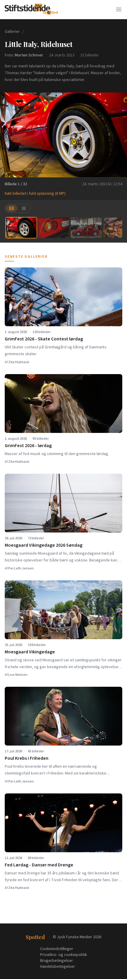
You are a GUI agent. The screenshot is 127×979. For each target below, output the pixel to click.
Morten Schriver (29, 55)
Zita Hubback (18, 362)
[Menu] (119, 9)
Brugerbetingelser (56, 961)
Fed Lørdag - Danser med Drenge (39, 865)
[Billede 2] (53, 227)
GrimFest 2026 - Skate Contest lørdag (44, 339)
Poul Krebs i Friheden (26, 758)
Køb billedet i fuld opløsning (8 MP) (35, 194)
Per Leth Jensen (21, 568)
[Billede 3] (86, 227)
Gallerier (12, 32)
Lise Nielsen (17, 674)
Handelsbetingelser (57, 967)
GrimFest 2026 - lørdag (28, 445)
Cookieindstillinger (56, 949)
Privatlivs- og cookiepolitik (63, 955)
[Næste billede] (119, 135)
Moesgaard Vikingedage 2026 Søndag (43, 545)
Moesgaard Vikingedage (30, 652)
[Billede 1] (21, 227)
